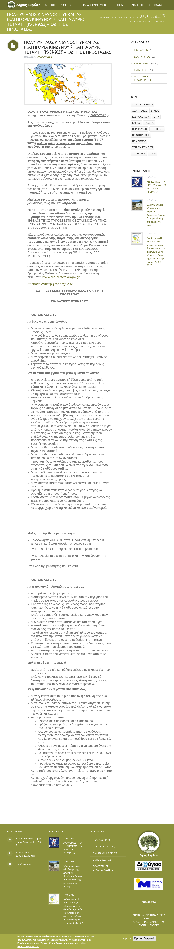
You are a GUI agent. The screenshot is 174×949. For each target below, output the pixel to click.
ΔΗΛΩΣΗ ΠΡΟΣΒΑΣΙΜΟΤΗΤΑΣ (148, 922)
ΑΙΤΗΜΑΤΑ (156, 5)
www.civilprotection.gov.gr (61, 277)
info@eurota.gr (23, 864)
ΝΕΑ (120, 5)
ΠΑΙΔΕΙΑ (149, 123)
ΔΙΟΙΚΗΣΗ (67, 5)
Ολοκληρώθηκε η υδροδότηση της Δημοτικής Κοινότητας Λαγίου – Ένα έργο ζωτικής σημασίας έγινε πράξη (157, 214)
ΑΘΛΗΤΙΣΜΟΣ (139, 110)
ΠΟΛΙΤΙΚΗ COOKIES (148, 925)
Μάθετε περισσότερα (28, 946)
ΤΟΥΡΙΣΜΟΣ (138, 153)
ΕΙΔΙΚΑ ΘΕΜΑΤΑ (140, 116)
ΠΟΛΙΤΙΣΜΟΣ (139, 141)
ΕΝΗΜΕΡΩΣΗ (141, 70)
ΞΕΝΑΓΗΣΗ (135, 5)
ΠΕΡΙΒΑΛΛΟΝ (139, 129)
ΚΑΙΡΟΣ (136, 123)
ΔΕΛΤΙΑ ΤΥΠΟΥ (142, 56)
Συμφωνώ (126, 938)
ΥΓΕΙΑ (152, 153)
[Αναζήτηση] (164, 16)
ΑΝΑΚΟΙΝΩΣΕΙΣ (45, 57)
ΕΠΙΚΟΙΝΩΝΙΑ (148, 16)
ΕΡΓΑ (156, 116)
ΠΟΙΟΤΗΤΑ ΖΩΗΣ (141, 135)
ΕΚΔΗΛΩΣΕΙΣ (141, 50)
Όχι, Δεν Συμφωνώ (144, 938)
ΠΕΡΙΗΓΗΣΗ (157, 129)
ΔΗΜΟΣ (155, 110)
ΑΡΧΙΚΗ (50, 5)
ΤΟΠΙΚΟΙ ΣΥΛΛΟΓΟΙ (142, 147)
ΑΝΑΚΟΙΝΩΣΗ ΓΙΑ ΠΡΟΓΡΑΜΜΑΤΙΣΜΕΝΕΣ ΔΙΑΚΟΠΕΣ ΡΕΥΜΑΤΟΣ (76, 847)
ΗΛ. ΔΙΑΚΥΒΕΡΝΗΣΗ (95, 5)
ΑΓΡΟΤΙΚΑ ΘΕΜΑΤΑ (142, 104)
